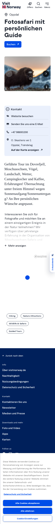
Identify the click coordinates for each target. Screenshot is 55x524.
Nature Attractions (32, 315)
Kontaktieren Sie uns (14, 401)
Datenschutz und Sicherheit (18, 387)
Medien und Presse (13, 413)
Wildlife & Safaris (17, 323)
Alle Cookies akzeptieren (27, 503)
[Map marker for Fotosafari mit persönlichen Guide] (27, 277)
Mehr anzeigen (17, 245)
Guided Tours (15, 331)
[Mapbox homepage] (40, 256)
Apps (5, 433)
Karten (6, 439)
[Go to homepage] (11, 5)
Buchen (11, 44)
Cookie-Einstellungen (27, 518)
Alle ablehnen (27, 510)
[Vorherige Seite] (9, 73)
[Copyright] (46, 87)
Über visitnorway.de (14, 370)
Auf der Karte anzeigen (25, 149)
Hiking (12, 315)
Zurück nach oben (14, 355)
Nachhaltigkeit (11, 375)
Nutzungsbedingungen (15, 381)
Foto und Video (11, 428)
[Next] (46, 73)
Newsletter (9, 407)
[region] (27, 488)
